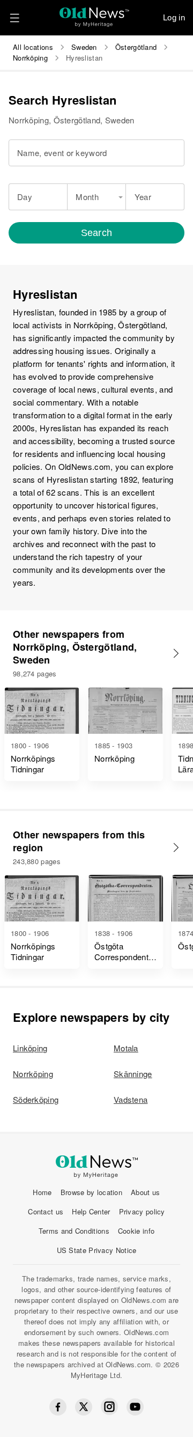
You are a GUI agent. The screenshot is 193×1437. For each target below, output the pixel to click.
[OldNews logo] (95, 14)
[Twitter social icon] (83, 1407)
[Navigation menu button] (14, 17)
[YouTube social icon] (135, 1407)
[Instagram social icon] (109, 1407)
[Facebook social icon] (57, 1407)
